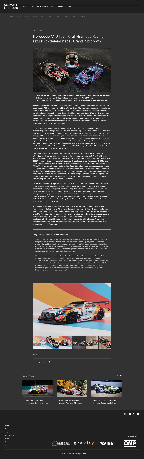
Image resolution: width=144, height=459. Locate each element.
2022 (51, 17)
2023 (43, 17)
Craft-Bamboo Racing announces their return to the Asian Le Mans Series (37, 401)
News (7, 429)
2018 (83, 17)
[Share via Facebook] (34, 362)
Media (7, 438)
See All (119, 376)
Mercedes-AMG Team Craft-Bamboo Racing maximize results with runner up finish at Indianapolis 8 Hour (105, 401)
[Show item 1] (39, 342)
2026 (19, 17)
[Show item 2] (52, 342)
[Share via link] (49, 362)
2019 (75, 17)
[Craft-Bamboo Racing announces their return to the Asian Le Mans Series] (37, 388)
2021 (59, 17)
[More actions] (109, 30)
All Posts (10, 17)
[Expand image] (72, 309)
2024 (35, 17)
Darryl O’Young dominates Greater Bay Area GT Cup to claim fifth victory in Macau (70, 401)
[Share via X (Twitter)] (39, 362)
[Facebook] (129, 413)
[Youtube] (138, 413)
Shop (6, 445)
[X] (134, 413)
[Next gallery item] (108, 310)
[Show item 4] (79, 342)
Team (6, 432)
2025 (27, 17)
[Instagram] (125, 413)
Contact (7, 442)
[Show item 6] (105, 342)
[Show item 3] (65, 342)
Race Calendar (9, 435)
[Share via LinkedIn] (44, 362)
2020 (67, 17)
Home (7, 425)
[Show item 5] (92, 342)
